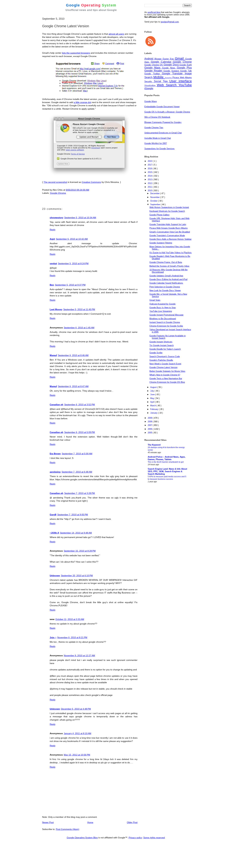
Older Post (132, 822)
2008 (150, 421)
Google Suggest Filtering (160, 243)
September (155, 204)
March (153, 405)
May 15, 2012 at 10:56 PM (77, 754)
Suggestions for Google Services (159, 148)
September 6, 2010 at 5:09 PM (79, 432)
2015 (150, 172)
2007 (150, 425)
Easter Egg (169, 59)
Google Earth (185, 65)
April (152, 402)
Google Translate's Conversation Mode (167, 235)
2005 (150, 432)
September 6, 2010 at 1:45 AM (79, 327)
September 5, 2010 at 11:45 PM (79, 309)
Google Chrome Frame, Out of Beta (165, 262)
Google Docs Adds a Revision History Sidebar (170, 239)
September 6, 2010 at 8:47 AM (73, 386)
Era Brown (55, 453)
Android (149, 58)
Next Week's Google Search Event (165, 364)
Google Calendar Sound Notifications (166, 283)
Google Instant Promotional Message (166, 315)
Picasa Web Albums (182, 77)
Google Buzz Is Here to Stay (162, 307)
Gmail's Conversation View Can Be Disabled (169, 232)
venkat (53, 263)
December (155, 193)
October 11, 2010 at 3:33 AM (69, 619)
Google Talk (186, 71)
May (152, 398)
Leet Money (56, 309)
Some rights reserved (154, 837)
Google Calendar (162, 61)
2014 (150, 176)
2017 (150, 165)
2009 (150, 418)
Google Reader (154, 70)
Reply (52, 229)
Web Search (167, 85)
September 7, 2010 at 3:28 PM (79, 493)
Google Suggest (172, 71)
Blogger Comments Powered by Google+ (163, 122)
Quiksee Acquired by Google (162, 304)
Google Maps (153, 67)
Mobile (159, 77)
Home (90, 822)
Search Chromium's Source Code (164, 356)
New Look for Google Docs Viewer (165, 290)
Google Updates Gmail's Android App (166, 276)
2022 (150, 161)
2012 (150, 183)
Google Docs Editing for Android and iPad (168, 279)
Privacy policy (135, 837)
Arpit (52, 239)
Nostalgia (169, 78)
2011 (150, 187)
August (153, 387)
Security (149, 81)
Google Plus (184, 67)
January (154, 413)
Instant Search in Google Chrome (164, 322)
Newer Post (48, 822)
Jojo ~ (53, 637)
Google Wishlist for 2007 (155, 143)
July (152, 391)
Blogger (159, 59)
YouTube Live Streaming (160, 311)
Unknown (55, 575)
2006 (150, 429)
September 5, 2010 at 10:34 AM (80, 217)
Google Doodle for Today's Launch (165, 349)
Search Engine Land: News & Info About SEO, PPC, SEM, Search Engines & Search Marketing (167, 471)
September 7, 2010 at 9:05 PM (72, 514)
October (154, 201)
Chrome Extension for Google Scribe (166, 326)
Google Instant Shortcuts (160, 342)
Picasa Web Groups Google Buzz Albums (168, 228)
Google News (169, 68)
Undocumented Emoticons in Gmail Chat (163, 133)
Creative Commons (91, 182)
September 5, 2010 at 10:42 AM (72, 239)
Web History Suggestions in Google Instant (169, 207)
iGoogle (148, 88)
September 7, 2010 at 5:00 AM (77, 453)
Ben (52, 285)
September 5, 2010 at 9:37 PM (70, 285)
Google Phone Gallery (159, 215)
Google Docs (171, 64)
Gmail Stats (154, 300)
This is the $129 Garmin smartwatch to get (166, 462)
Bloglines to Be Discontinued (162, 318)
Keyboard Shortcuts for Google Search (167, 211)
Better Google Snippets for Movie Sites (167, 371)
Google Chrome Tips (153, 127)
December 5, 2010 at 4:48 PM (76, 709)
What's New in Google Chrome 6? (164, 375)
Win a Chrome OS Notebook (157, 117)
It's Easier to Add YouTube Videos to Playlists (170, 252)
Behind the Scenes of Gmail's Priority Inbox (169, 266)
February (154, 409)
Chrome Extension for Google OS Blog (167, 382)
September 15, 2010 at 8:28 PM (80, 551)
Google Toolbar (153, 74)
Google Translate (173, 73)
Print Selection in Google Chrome (164, 287)
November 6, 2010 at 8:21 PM (72, 637)
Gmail (180, 58)
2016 (150, 168)
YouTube (185, 85)
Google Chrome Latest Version (163, 367)
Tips (166, 81)
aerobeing (55, 472)
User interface (180, 81)
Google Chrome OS (154, 65)
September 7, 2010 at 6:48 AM (77, 472)
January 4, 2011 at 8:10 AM (77, 733)
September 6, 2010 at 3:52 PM (79, 404)
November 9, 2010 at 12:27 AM (79, 655)
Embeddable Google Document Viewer (162, 106)
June (152, 394)
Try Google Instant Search (161, 345)
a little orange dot (82, 102)
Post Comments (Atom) (67, 829)
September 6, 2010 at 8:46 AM (73, 355)
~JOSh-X (54, 533)
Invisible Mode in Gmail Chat (157, 138)
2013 (150, 179)
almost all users (116, 34)
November (155, 197)
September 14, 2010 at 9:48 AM (76, 533)
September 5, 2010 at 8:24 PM (73, 263)
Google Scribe (155, 352)
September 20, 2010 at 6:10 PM (77, 575)
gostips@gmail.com (170, 22)
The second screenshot (55, 182)
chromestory (56, 217)
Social (158, 81)
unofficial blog (154, 12)
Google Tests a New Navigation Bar (165, 378)
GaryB (53, 514)
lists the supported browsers (76, 53)
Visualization (150, 85)
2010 (150, 190)
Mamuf (53, 355)
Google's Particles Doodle (161, 360)
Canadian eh (56, 404)
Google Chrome (58, 193)
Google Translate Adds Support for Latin (167, 224)
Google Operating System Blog (82, 837)
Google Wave (150, 101)
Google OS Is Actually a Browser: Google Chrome (167, 112)
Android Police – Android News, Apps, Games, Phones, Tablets (166, 458)
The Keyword (154, 445)
